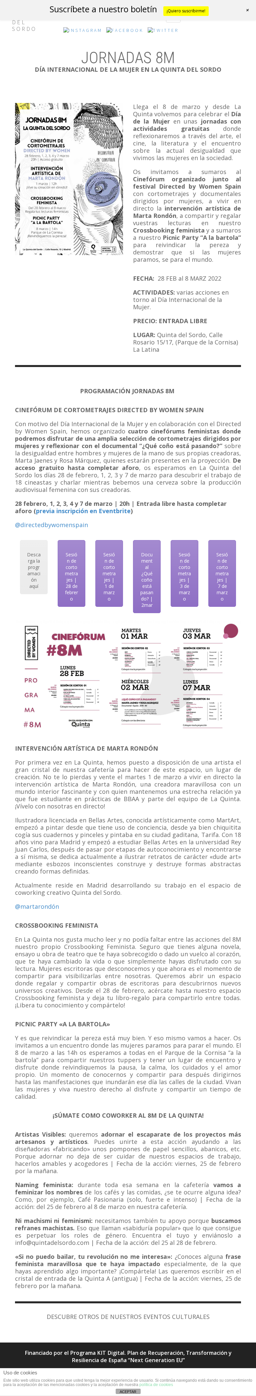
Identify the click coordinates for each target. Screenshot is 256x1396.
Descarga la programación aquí (34, 570)
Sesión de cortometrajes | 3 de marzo (184, 576)
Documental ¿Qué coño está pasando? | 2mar (146, 579)
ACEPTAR (128, 1392)
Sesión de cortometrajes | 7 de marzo (222, 576)
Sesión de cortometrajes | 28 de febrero (71, 576)
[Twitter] (163, 32)
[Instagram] (82, 32)
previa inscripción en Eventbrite (83, 511)
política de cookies (156, 1384)
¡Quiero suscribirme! (186, 11)
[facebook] (125, 32)
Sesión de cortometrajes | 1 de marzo (109, 576)
